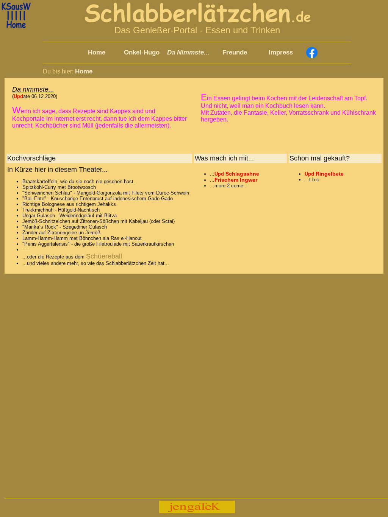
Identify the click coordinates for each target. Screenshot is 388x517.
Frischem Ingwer (235, 180)
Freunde (234, 52)
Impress (281, 52)
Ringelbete (330, 174)
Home (96, 52)
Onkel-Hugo (142, 52)
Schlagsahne (242, 174)
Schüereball (104, 256)
